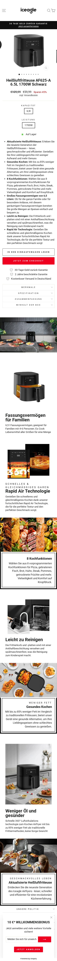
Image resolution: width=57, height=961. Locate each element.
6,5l (29, 111)
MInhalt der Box (28, 305)
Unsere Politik (28, 909)
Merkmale (28, 287)
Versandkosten (31, 95)
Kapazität (28, 105)
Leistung (28, 120)
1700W (29, 125)
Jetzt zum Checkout (28, 261)
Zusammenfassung (28, 299)
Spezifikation (28, 293)
